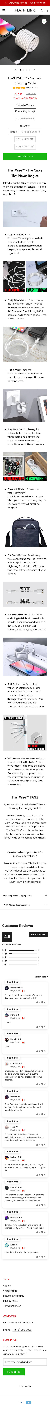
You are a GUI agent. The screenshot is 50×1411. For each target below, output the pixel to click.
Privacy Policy (10, 1301)
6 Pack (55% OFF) (25, 146)
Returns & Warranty (13, 1295)
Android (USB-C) (25, 118)
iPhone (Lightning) (25, 111)
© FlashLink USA (25, 1386)
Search (7, 1285)
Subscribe (14, 1372)
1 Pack (13, 131)
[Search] (41, 10)
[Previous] (15, 69)
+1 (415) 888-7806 (22, 1329)
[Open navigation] (3, 10)
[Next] (34, 69)
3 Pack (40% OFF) (25, 139)
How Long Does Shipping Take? (17, 895)
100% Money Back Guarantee (16, 904)
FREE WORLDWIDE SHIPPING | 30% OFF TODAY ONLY (25, 3)
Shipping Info (10, 1290)
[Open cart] (46, 10)
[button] (25, 88)
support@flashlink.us (22, 1322)
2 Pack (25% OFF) (31, 131)
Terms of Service (12, 1306)
